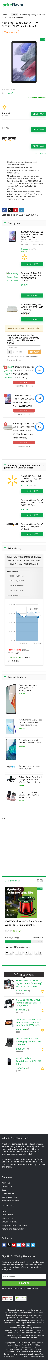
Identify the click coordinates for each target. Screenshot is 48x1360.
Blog (4, 1211)
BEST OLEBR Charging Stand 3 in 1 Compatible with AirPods (29, 795)
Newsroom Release (10, 1200)
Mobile (14, 14)
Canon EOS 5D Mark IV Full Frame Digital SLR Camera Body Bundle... (28, 1003)
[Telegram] (33, 1245)
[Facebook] (4, 1245)
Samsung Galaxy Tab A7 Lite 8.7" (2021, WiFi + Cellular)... (32, 307)
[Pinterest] (23, 1245)
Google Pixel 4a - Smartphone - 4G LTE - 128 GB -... (28, 1061)
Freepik (37, 1354)
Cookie (17, 1345)
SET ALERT (34, 352)
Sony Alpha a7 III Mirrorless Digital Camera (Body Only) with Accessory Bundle (29, 983)
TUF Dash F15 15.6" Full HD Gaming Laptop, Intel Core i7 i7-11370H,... (29, 1041)
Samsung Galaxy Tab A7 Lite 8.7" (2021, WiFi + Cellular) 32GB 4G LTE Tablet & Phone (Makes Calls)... (24, 430)
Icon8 (41, 1356)
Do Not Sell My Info (29, 1347)
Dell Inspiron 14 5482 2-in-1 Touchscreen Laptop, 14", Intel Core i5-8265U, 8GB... (28, 1022)
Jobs (4, 1190)
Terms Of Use (27, 1345)
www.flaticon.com (11, 1356)
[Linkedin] (28, 1245)
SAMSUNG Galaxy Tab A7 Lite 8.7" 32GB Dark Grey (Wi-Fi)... (32, 234)
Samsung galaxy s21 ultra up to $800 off (29, 767)
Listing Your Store (10, 1197)
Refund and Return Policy (13, 1229)
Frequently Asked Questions (14, 1225)
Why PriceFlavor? (9, 1222)
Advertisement (8, 1193)
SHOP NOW (38, 113)
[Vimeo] (19, 1245)
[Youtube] (14, 1245)
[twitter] (9, 1245)
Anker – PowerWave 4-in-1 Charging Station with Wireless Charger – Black (30, 779)
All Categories (8, 1218)
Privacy (11, 1345)
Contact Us (7, 1186)
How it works (7, 1215)
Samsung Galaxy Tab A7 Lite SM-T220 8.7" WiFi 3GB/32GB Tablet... (31, 277)
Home (4, 14)
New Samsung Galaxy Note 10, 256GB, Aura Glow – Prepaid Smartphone (30, 722)
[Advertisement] (24, 848)
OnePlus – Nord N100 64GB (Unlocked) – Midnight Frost (28, 687)
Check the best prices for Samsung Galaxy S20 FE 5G (30, 741)
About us (6, 1183)
